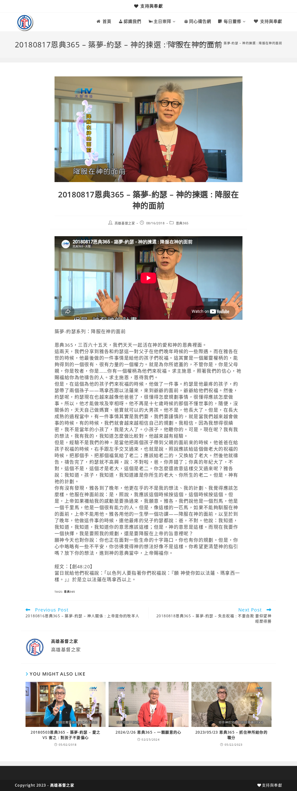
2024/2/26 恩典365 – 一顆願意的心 (148, 732)
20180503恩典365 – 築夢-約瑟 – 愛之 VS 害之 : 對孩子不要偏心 (65, 735)
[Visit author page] (35, 647)
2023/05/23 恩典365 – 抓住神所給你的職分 (231, 735)
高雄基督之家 (125, 223)
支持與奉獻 (151, 6)
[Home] (168, 43)
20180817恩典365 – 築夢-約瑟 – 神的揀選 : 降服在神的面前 (237, 43)
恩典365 (182, 223)
